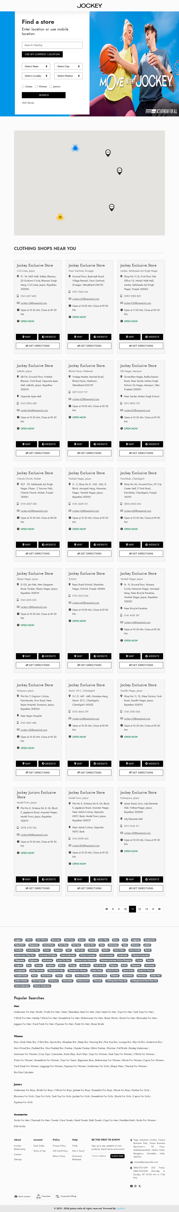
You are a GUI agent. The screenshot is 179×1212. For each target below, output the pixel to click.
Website (50, 336)
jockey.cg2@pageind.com (85, 718)
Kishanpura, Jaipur (129, 798)
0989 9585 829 (132, 296)
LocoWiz (121, 1208)
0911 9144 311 (131, 826)
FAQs (74, 1145)
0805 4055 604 (132, 504)
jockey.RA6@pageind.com (34, 410)
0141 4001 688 (28, 723)
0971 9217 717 (79, 392)
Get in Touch (78, 1150)
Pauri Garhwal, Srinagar (81, 271)
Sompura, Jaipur (25, 690)
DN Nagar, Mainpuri (131, 371)
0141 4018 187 (131, 615)
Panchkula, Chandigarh (132, 478)
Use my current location (42, 54)
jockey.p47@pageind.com (85, 603)
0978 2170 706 (29, 827)
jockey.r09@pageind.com (137, 833)
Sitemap (18, 1159)
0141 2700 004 (132, 711)
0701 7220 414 (80, 292)
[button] (108, 153)
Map (27, 336)
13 (146, 909)
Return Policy (59, 1156)
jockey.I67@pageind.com (137, 410)
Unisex (29, 86)
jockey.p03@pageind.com (34, 511)
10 (125, 909)
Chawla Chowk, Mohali (29, 478)
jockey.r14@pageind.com (34, 303)
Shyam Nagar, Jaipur (27, 579)
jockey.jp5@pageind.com (137, 622)
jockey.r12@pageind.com (137, 718)
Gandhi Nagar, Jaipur (131, 690)
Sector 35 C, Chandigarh (82, 690)
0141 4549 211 (80, 504)
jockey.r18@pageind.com (34, 607)
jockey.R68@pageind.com (34, 834)
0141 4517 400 (28, 296)
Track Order (38, 1145)
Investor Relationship (19, 1147)
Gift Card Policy (60, 1150)
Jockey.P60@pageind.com (137, 303)
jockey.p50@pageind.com (137, 511)
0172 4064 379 (80, 711)
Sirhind (72, 579)
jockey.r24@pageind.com (85, 511)
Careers (17, 1154)
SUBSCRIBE (117, 1156)
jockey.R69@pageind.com (85, 845)
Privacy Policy (59, 1145)
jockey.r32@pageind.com (34, 730)
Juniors (56, 86)
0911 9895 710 (132, 403)
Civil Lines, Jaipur (26, 271)
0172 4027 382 (29, 504)
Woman (43, 86)
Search (44, 95)
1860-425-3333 (142, 1171)
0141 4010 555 (28, 600)
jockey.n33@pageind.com (85, 299)
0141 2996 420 (29, 403)
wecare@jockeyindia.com (146, 1162)
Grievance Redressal (77, 1158)
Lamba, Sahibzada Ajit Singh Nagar (139, 271)
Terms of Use (39, 1150)
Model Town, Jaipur (27, 802)
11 (132, 909)
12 (139, 909)
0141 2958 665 (80, 838)
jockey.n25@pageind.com (85, 399)
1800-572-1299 (140, 1167)
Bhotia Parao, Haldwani (81, 371)
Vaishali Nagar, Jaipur (80, 478)
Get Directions (39, 345)
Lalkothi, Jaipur (24, 371)
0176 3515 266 (80, 596)
